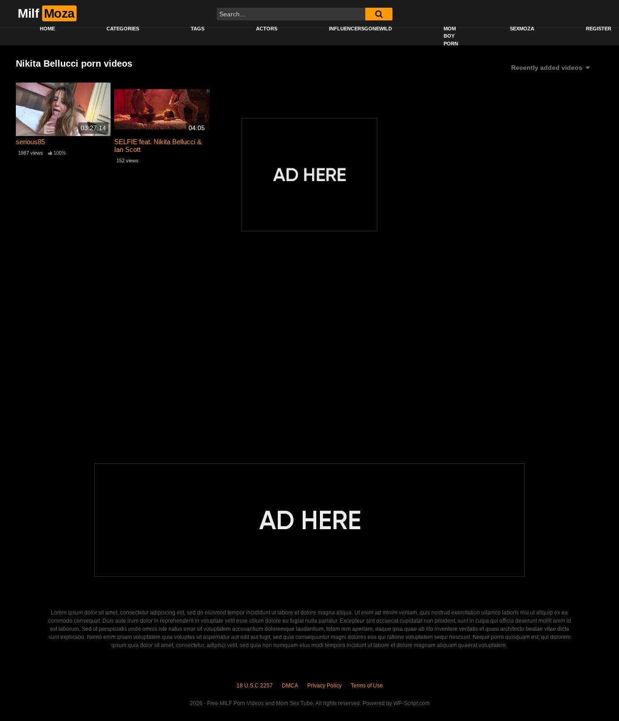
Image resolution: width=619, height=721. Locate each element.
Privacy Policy (324, 685)
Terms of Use (367, 685)
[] (378, 14)
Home (47, 28)
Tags (197, 28)
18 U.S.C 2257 (255, 685)
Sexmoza (522, 28)
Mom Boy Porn (451, 36)
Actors (266, 28)
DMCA (290, 685)
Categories (122, 28)
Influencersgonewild (360, 28)
